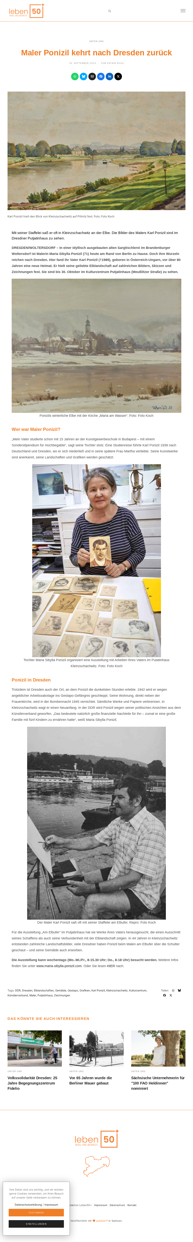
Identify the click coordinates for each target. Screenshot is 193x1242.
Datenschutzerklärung (28, 1204)
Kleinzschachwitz (117, 990)
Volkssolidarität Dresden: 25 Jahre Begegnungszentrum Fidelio (32, 1083)
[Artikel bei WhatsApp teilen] (75, 76)
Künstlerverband (18, 995)
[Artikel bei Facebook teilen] (101, 76)
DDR (18, 990)
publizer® (102, 1220)
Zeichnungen (62, 995)
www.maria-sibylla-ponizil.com (59, 966)
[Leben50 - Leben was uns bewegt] (26, 10)
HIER (111, 966)
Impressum (100, 1205)
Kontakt (131, 1205)
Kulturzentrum (137, 990)
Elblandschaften (44, 990)
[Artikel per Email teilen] (92, 76)
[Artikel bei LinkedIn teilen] (109, 76)
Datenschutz (117, 1205)
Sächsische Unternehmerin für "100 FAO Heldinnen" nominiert (158, 1083)
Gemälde (60, 990)
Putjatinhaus (45, 995)
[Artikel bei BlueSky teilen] (83, 76)
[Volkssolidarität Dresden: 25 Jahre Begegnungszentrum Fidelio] (35, 1048)
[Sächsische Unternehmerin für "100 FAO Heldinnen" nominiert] (158, 1048)
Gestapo (73, 990)
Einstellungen (36, 1224)
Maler (32, 995)
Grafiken (85, 990)
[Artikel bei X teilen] (118, 76)
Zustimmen (36, 1212)
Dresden (27, 990)
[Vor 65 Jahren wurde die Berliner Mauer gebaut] (96, 1048)
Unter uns (96, 41)
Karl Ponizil (98, 990)
